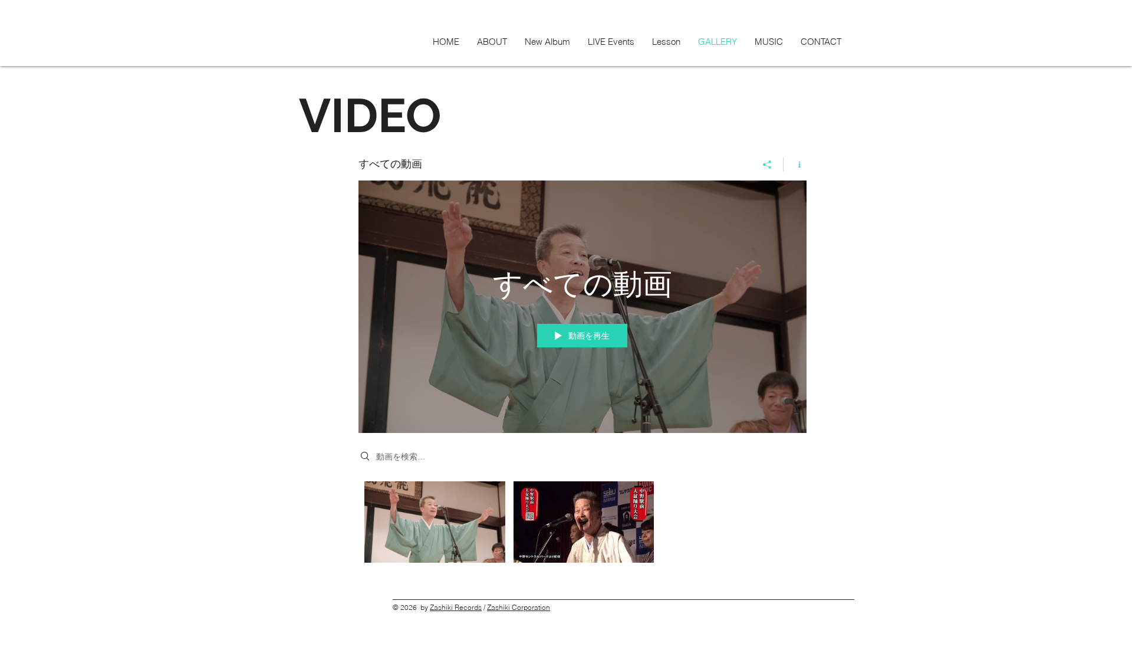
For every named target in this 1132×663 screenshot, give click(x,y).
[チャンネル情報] (795, 164)
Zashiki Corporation (518, 607)
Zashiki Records (456, 607)
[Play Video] (435, 522)
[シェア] (767, 164)
